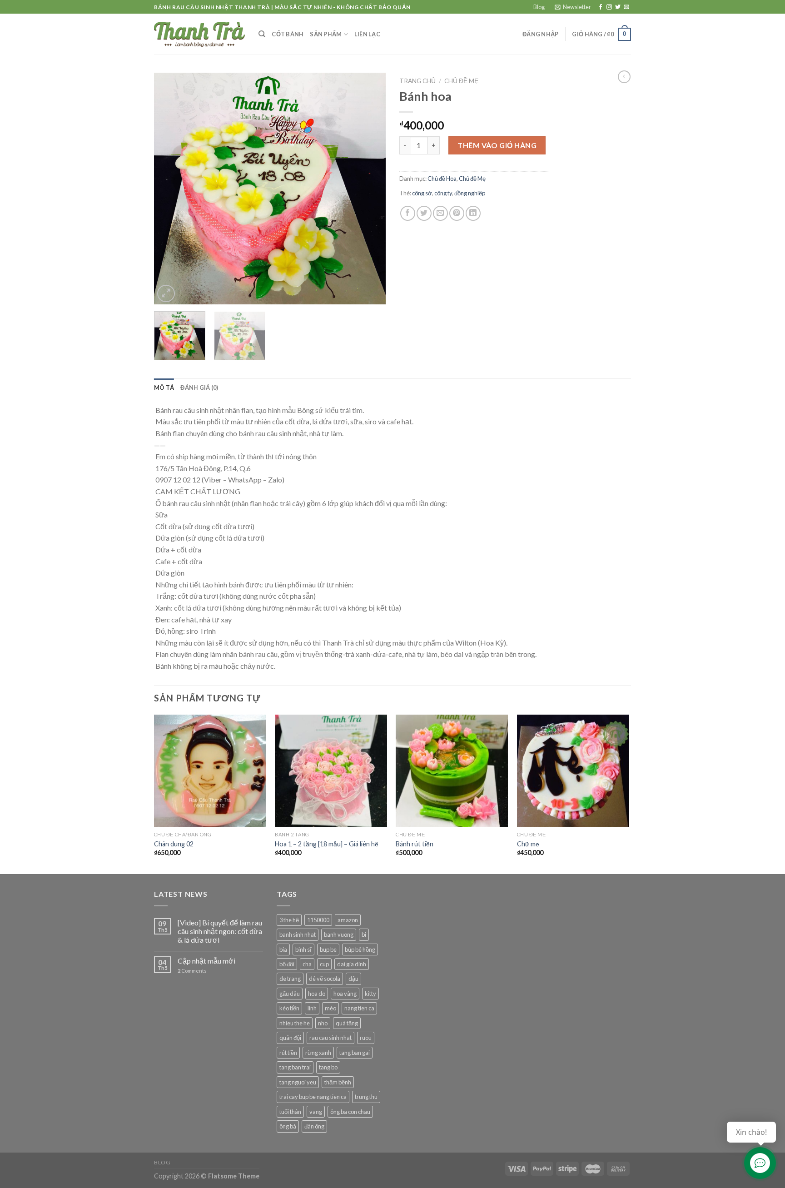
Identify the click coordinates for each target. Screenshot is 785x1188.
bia (283, 949)
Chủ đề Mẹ (461, 81)
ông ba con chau (350, 1111)
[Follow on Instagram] (609, 7)
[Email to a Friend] (440, 213)
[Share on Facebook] (407, 213)
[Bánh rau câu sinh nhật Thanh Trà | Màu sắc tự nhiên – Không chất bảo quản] (199, 34)
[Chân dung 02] (210, 771)
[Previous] (170, 188)
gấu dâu (289, 993)
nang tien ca (359, 1008)
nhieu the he (294, 1023)
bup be (328, 949)
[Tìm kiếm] (261, 34)
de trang (290, 978)
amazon (348, 920)
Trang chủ (417, 81)
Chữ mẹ (528, 844)
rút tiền (288, 1052)
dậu (353, 978)
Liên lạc (367, 34)
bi (364, 934)
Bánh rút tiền (414, 844)
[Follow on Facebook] (600, 7)
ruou (366, 1037)
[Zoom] (166, 294)
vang (315, 1111)
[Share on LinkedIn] (473, 213)
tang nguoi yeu (297, 1082)
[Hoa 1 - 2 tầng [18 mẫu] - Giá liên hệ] (331, 771)
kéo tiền (289, 1008)
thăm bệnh (337, 1082)
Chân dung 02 (174, 844)
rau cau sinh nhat (330, 1037)
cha (307, 964)
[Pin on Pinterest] (456, 213)
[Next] (370, 188)
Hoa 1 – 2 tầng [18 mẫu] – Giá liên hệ (326, 844)
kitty (370, 993)
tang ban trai (295, 1067)
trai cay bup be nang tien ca (313, 1096)
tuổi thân (290, 1111)
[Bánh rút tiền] (452, 771)
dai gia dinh (351, 964)
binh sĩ (303, 949)
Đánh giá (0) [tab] (199, 387)
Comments (192, 971)
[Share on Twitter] (424, 213)
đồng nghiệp (469, 193)
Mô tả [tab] (164, 387)
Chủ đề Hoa (442, 178)
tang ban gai (354, 1052)
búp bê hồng (360, 949)
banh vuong (338, 934)
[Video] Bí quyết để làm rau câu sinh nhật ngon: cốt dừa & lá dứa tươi (220, 931)
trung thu (366, 1096)
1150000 (318, 920)
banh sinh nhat (297, 934)
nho (323, 1023)
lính (312, 1008)
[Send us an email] (626, 7)
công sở (422, 193)
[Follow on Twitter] (618, 7)
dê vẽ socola (324, 978)
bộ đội (286, 964)
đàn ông (314, 1126)
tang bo (328, 1067)
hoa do (316, 993)
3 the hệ (289, 920)
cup (324, 964)
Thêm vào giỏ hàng (497, 145)
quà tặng (347, 1023)
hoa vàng (345, 993)
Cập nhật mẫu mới (206, 960)
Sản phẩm (326, 34)
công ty (443, 193)
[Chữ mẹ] (573, 771)
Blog (539, 6)
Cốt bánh (287, 34)
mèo (330, 1008)
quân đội (290, 1037)
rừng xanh (318, 1052)
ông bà (287, 1126)
